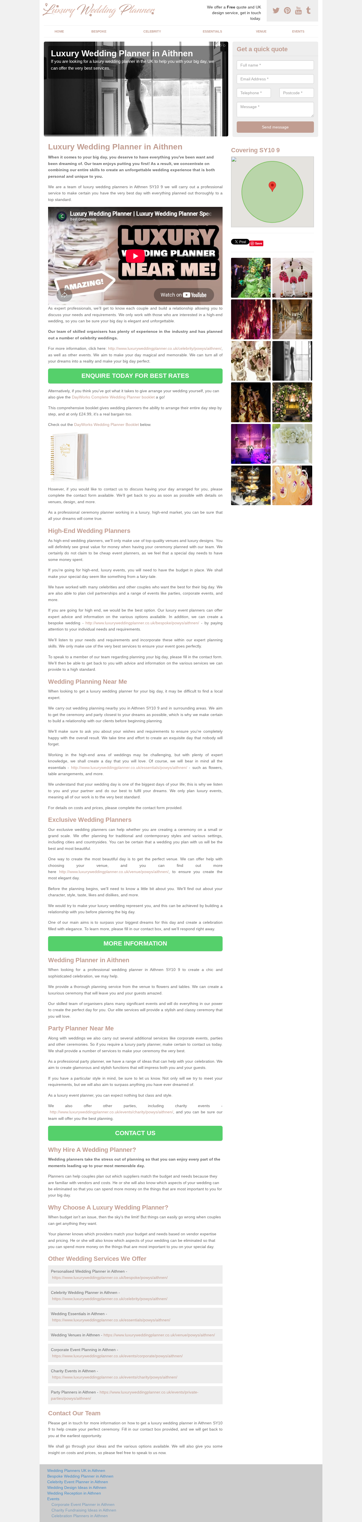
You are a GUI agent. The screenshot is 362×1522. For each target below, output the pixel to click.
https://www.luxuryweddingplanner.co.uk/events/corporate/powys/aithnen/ (117, 1356)
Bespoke (98, 31)
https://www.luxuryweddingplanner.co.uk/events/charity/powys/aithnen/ (114, 1377)
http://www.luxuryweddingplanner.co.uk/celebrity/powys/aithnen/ (164, 348)
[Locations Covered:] (46, 5)
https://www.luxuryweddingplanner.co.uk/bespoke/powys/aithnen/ (110, 1277)
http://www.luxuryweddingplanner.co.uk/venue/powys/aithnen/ (114, 871)
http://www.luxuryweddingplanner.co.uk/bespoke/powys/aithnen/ (142, 623)
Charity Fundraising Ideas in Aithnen (83, 1510)
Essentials (212, 31)
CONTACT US (135, 1133)
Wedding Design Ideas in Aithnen (76, 1487)
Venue (261, 31)
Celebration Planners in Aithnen (79, 1516)
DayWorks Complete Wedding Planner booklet (113, 397)
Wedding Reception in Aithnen (74, 1493)
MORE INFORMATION (135, 943)
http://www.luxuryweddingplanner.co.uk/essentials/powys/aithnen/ (129, 767)
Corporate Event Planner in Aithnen (83, 1504)
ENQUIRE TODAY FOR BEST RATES (135, 375)
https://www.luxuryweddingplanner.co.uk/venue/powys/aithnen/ (159, 1335)
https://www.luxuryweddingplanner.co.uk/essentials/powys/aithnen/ (111, 1320)
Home (59, 31)
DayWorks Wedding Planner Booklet (106, 424)
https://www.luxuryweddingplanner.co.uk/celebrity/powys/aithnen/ (109, 1298)
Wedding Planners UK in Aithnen (76, 1470)
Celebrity (152, 31)
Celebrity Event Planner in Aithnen (77, 1482)
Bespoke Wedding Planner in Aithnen (80, 1476)
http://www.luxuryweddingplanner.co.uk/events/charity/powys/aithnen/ (111, 1112)
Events (298, 31)
